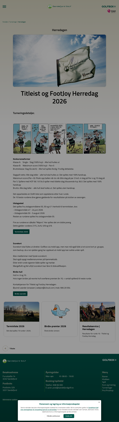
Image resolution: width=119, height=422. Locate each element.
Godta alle (68, 416)
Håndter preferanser (53, 416)
